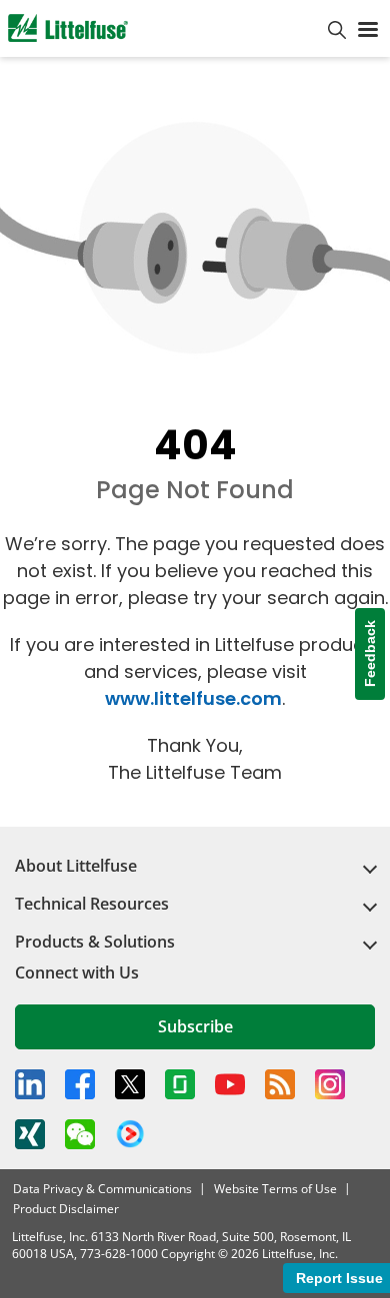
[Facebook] (80, 1084)
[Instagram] (330, 1084)
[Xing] (30, 1134)
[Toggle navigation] (368, 28)
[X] (130, 1084)
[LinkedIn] (30, 1084)
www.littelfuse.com (193, 698)
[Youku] (130, 1134)
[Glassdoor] (180, 1084)
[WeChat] (80, 1134)
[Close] (334, 1207)
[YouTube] (230, 1084)
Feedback (370, 654)
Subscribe (195, 1026)
